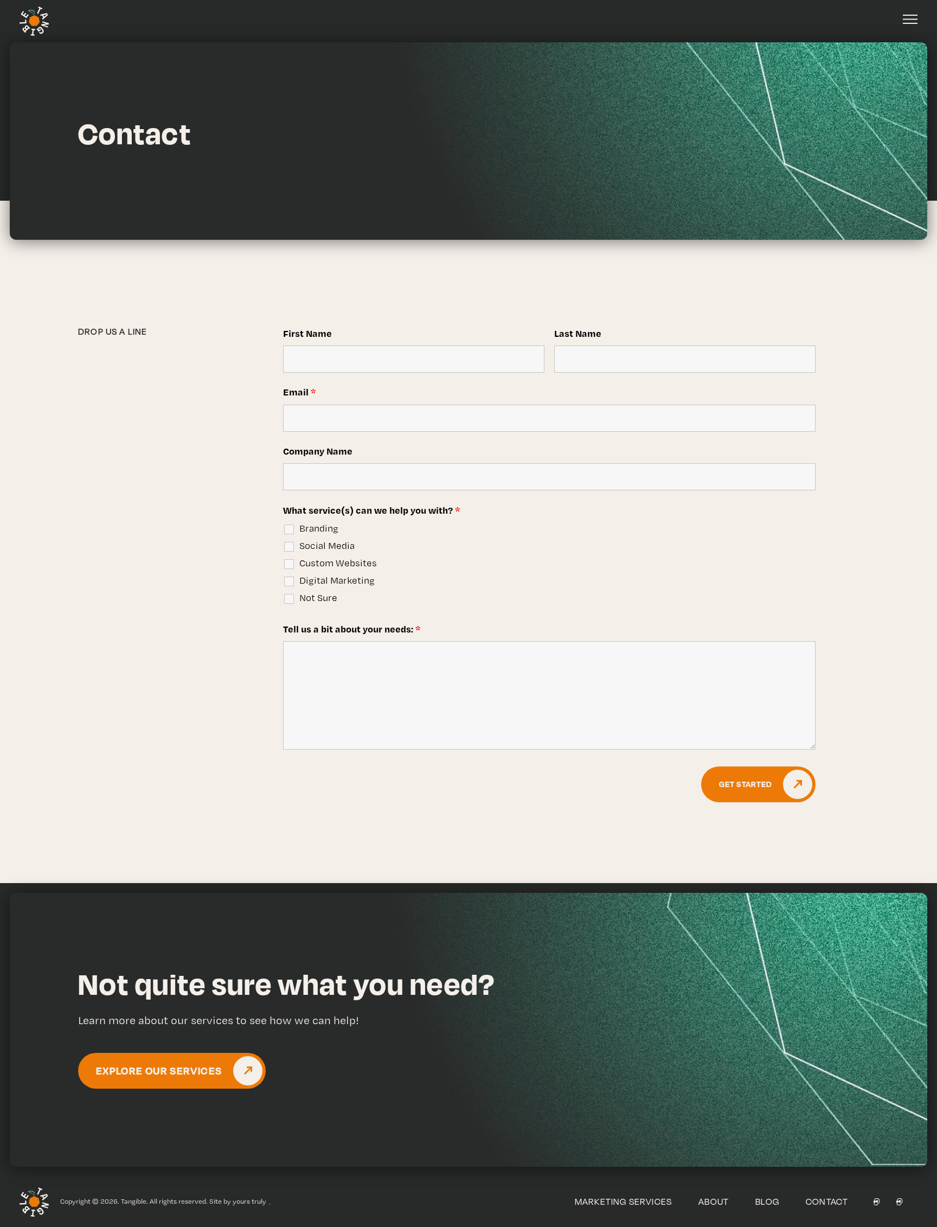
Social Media (327, 545)
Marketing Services (623, 1201)
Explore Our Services (159, 1070)
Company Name (317, 451)
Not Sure (318, 597)
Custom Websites (338, 563)
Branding (318, 528)
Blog (767, 1201)
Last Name (577, 333)
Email (299, 392)
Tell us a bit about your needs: (352, 629)
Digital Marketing (337, 580)
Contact (827, 1201)
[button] (910, 19)
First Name (307, 333)
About (713, 1201)
